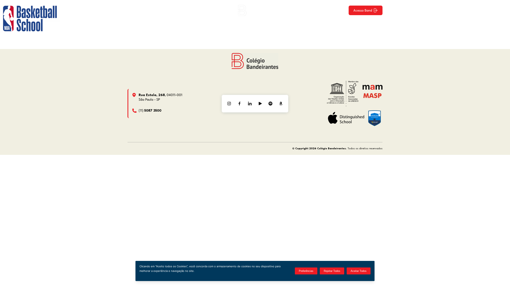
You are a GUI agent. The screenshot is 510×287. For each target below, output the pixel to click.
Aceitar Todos (359, 270)
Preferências (306, 270)
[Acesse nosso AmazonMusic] (281, 104)
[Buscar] (342, 10)
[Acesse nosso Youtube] (260, 104)
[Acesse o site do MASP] (372, 95)
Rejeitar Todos (332, 270)
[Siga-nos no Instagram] (229, 104)
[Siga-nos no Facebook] (239, 104)
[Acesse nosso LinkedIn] (250, 104)
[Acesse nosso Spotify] (271, 104)
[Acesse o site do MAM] (372, 88)
